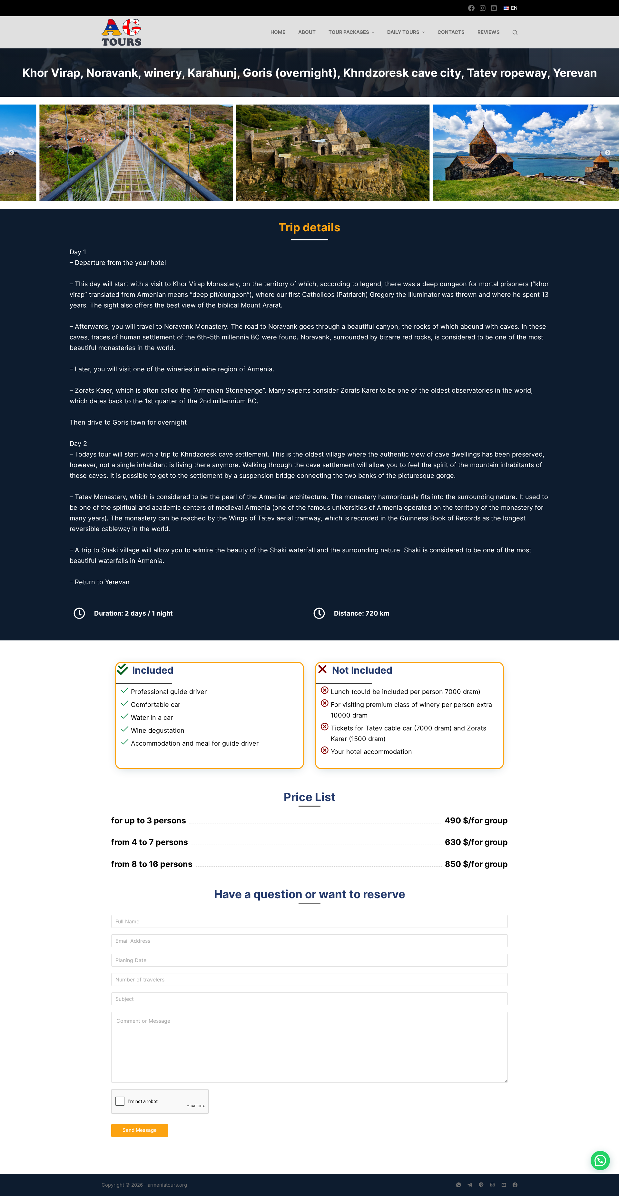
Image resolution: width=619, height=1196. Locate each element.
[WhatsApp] (458, 1184)
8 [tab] (314, 191)
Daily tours (403, 32)
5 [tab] (285, 191)
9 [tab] (324, 191)
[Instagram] (482, 8)
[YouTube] (494, 8)
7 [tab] (304, 191)
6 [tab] (295, 191)
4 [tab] (275, 191)
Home (277, 32)
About (307, 32)
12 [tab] (353, 191)
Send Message (140, 1130)
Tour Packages (349, 32)
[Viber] (481, 1184)
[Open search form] (515, 32)
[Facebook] (471, 8)
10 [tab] (333, 191)
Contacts (451, 32)
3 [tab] (266, 191)
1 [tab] (246, 191)
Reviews (488, 32)
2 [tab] (256, 191)
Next (607, 153)
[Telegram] (469, 1184)
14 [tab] (372, 191)
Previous (11, 153)
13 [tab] (362, 191)
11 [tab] (343, 191)
